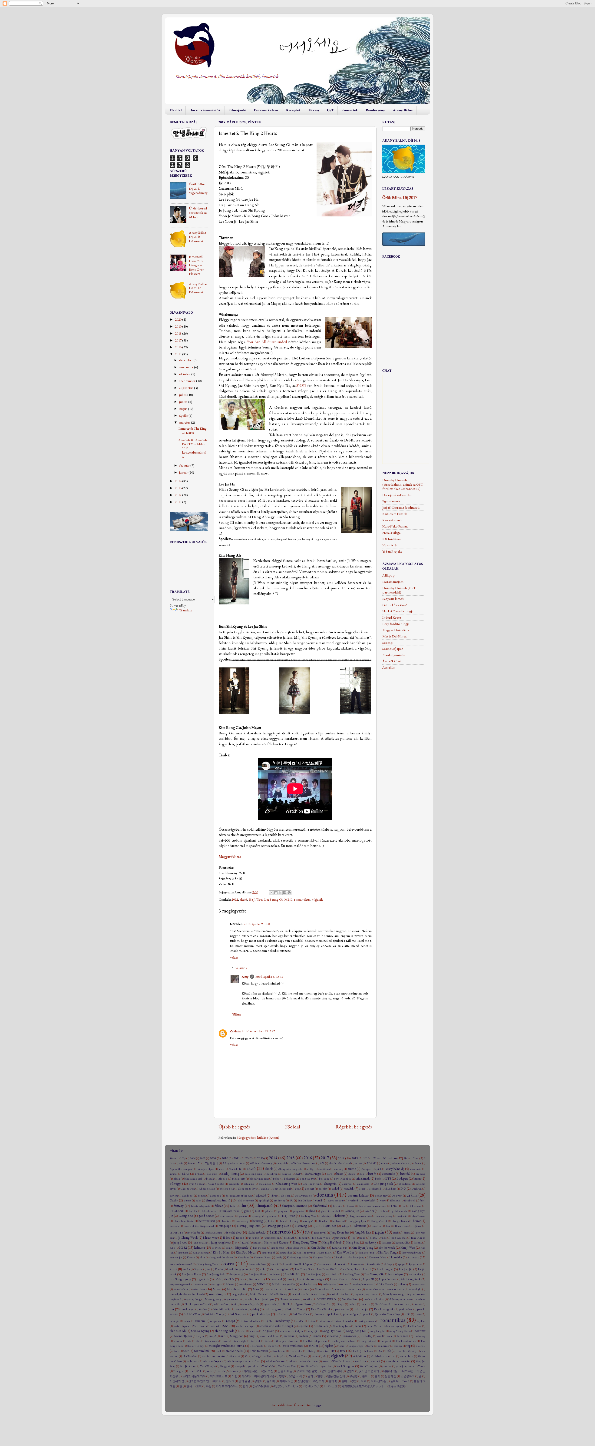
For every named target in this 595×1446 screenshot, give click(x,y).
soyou (201, 1336)
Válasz (234, 957)
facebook (409, 1200)
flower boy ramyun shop (372, 1206)
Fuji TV (193, 1211)
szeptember (187, 380)
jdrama (406, 1232)
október (185, 374)
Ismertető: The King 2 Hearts (192, 430)
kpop (401, 1264)
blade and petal (193, 1179)
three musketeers (293, 1345)
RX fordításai (391, 539)
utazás (205, 1356)
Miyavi (217, 1289)
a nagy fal (281, 1163)
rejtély (268, 1321)
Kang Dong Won (305, 1242)
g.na (246, 1211)
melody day (329, 1284)
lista (242, 1279)
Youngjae (178, 1371)
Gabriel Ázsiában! (394, 605)
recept (230, 1320)
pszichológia (350, 1314)
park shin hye (261, 1314)
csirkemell (375, 1189)
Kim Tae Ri (325, 1252)
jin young (253, 1238)
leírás (218, 1279)
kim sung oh (268, 1252)
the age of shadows (287, 1341)
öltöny (203, 1309)
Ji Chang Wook (188, 1237)
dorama (324, 1194)
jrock (362, 1238)
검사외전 (267, 1371)
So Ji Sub (268, 1331)
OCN (285, 1304)
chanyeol (347, 1184)
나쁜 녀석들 (390, 1371)
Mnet (256, 1289)
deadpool (187, 1195)
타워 (364, 1381)
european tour (335, 1200)
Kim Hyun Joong (362, 1247)
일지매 (271, 1381)
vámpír (279, 1356)
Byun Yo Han (196, 1184)
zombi (234, 1371)
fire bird (337, 1206)
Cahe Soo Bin (216, 1184)
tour (185, 1351)
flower (350, 1206)
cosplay (322, 1189)
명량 (282, 1376)
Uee (380, 1351)
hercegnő (307, 1221)
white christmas (309, 1361)
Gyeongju (257, 1216)
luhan (355, 1279)
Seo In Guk (321, 1326)
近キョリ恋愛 (396, 1386)
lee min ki (331, 1274)
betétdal (405, 1173)
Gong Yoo (185, 1215)
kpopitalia (415, 1264)
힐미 (245, 1386)
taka (189, 1341)
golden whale (399, 1211)
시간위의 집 (177, 1381)
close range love (247, 1189)
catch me (249, 1184)
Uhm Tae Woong (406, 1351)
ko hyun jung (356, 1257)
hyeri (315, 1226)
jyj (236, 1242)
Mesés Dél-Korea (394, 636)
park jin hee (406, 1309)
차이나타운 (286, 1381)
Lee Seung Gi (273, 899)
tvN (342, 1350)
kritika (186, 1269)
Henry (282, 1221)
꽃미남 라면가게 (369, 1371)
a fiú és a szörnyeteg (261, 1163)
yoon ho (387, 1366)
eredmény (279, 1200)
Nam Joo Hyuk (264, 1299)
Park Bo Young (295, 1309)
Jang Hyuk (320, 1232)
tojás (341, 1346)
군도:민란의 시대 (331, 1371)
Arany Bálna (403, 110)
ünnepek (235, 1356)
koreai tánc (324, 1264)
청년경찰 (303, 1381)
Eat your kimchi (393, 598)
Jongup (303, 1238)
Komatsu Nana (377, 1257)
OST (330, 110)
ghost (312, 1211)
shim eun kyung (394, 1326)
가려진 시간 (250, 1371)
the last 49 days (195, 1346)
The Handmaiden (406, 1341)
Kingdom (243, 1257)
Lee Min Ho (292, 1274)
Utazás (314, 110)
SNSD (301, 385)
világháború (360, 1356)
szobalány (367, 1336)
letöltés (229, 1279)
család (335, 1188)
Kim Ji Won (407, 1247)
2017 (178, 340)
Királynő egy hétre (297, 1257)
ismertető (280, 1231)
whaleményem (275, 1361)
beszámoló (388, 1173)
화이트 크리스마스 (227, 1386)
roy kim (421, 1321)
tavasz (226, 1341)
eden (198, 1200)
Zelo (199, 1371)
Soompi (387, 642)
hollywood (338, 1221)
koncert (413, 1257)
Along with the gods (290, 1169)
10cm (173, 1158)
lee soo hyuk (395, 1274)
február (184, 465)
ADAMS (372, 1163)
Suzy (252, 1336)
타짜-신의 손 (378, 1381)
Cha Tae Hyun (311, 1184)
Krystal (198, 1269)
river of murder (344, 1321)
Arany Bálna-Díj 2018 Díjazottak (198, 236)
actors (358, 1163)
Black (176, 1179)
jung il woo (180, 1242)
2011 (178, 502)
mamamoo (201, 1284)
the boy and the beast (344, 1341)
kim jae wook (387, 1247)
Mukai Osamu (258, 1294)
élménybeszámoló (218, 1200)
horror (417, 1221)
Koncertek (349, 110)
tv (333, 1351)
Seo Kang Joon (342, 1326)
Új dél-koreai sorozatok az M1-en (198, 212)
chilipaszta (363, 1184)
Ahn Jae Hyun (206, 1169)
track (218, 1351)
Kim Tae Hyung (306, 1252)
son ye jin (313, 1331)
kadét (256, 1242)
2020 (178, 319)
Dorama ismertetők (205, 110)
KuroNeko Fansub (395, 526)
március (185, 422)
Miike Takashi (385, 1284)
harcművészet (206, 1221)
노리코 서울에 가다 (194, 1376)
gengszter (298, 1211)
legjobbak (203, 1279)
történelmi (201, 1350)
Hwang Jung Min (278, 1226)
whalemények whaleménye (243, 1361)
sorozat (420, 1330)
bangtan (286, 1174)
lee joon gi (236, 1274)
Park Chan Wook (321, 1309)
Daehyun (416, 1189)
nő (215, 1304)
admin (384, 1163)
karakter (386, 1242)
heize (271, 1221)
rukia (176, 1326)
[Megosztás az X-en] (280, 892)
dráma (412, 1195)
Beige (351, 1174)
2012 (234, 899)
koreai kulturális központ (298, 1264)
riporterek (326, 1321)
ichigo (346, 1226)
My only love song (393, 1294)
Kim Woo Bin (345, 1252)
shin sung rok (224, 1330)
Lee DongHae (350, 1269)
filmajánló (264, 1205)
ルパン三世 (330, 1386)
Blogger (317, 1405)
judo (384, 1238)
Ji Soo (226, 1237)
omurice (365, 1304)
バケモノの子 (311, 1386)
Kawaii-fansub (392, 520)
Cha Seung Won (286, 1183)
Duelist (174, 1200)
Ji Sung (240, 1238)
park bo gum (273, 1309)
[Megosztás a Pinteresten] (289, 892)
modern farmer (273, 1289)
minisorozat (418, 1284)
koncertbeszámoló (181, 1264)
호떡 (199, 1386)
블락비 (366, 1376)
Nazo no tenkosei (290, 1299)
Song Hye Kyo (331, 1331)
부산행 (353, 1376)
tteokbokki (296, 1351)
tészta (268, 1341)
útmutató (219, 1356)
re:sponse (215, 1321)
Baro (329, 1174)
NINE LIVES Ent (327, 1299)
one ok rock (402, 1304)
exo (382, 1200)
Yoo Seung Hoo (287, 1366)
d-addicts (390, 1189)
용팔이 (258, 1381)
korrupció (357, 1264)
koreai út (340, 1264)
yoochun (327, 1366)
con (297, 1188)
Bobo (276, 1179)
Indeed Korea (391, 617)
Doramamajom (392, 581)
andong (338, 1169)
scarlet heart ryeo (245, 1326)
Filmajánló (237, 110)
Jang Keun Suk (340, 1232)
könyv (389, 1264)
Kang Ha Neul (331, 1242)
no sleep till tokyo (374, 1299)
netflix (308, 1299)
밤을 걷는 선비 (336, 1376)
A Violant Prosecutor (303, 1163)
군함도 (350, 1371)
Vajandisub (389, 545)
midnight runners (363, 1284)
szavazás (289, 1336)
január (183, 472)
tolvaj (370, 1346)
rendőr (299, 1321)
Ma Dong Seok (410, 1279)
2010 (224, 1158)
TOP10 (420, 1345)
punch (366, 1314)
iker (388, 1226)
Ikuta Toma (401, 1226)
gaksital (268, 1211)
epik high (264, 1200)
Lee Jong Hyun (191, 1274)
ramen (187, 1321)
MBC (288, 899)
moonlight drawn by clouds (187, 1294)
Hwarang (301, 1226)
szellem (303, 1336)
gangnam (283, 1211)
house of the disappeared (199, 1226)
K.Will (245, 1242)
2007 (202, 1158)
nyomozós (270, 1304)
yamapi (375, 1361)
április (183, 415)
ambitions (324, 1169)
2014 (178, 481)
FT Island (415, 1206)
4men (191, 1163)
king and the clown (222, 1257)
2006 (192, 1158)
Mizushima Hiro (237, 1289)
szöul (380, 1336)
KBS (172, 1248)
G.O (257, 1211)
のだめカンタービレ (285, 1386)
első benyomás (246, 1200)
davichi (174, 1195)
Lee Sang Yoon (351, 1274)
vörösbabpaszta (380, 1356)
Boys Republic (342, 1179)
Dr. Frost (397, 1195)
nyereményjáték (250, 1304)
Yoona (421, 1366)
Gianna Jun (352, 1211)
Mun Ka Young (279, 1294)
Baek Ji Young (230, 1173)
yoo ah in (253, 1366)
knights (340, 1257)
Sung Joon (236, 1336)
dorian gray (381, 1195)
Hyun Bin (329, 1226)
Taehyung (419, 1336)
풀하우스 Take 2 (400, 1381)
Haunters (226, 1221)
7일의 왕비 (211, 1163)
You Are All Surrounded (267, 341)
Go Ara (369, 1211)
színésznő (332, 1336)
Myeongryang (213, 1299)
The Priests (256, 1346)
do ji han (286, 1195)
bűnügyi (175, 1183)
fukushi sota (209, 1211)
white (292, 1361)
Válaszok (241, 967)
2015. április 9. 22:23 (269, 976)
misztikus (198, 1289)
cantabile (234, 1184)
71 (199, 1163)
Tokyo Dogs (355, 1346)
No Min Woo (350, 1299)
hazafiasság (242, 1221)
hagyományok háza (360, 1216)
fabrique (395, 1200)
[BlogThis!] (276, 892)
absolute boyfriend (340, 1163)
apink (378, 1169)
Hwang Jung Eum (249, 1226)
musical (333, 1294)
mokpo (292, 1289)
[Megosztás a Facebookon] (284, 892)
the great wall (368, 1341)
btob (378, 1179)
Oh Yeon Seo (323, 1304)
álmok (269, 1169)
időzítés (376, 1226)
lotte (289, 1279)
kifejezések (241, 1247)
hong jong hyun (358, 1221)
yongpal (239, 1366)
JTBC (373, 1238)
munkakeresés (300, 1294)
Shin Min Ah (178, 1331)
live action (256, 1279)
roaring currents (366, 1321)
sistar (242, 1331)
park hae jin (361, 1309)
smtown (254, 1331)
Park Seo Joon (238, 1314)
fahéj (422, 1200)
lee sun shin (415, 1274)
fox (403, 1206)
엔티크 (230, 1381)
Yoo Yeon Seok (309, 1366)
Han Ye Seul (418, 1216)
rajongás (174, 1321)
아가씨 (217, 1381)
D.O (403, 1188)
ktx (208, 1269)
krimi (173, 1269)
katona (418, 1242)
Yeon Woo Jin (208, 1366)
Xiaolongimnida (393, 655)
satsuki (215, 1326)
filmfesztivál (320, 1206)
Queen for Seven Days (387, 1314)
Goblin (384, 1211)
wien (325, 1361)
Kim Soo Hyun (246, 1252)
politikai (333, 1314)
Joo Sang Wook (321, 1238)
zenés (221, 1371)
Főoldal (176, 110)
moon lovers (396, 1289)
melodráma (308, 1284)
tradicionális (234, 1350)
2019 (178, 326)
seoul (358, 1326)
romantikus (302, 899)
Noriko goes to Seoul (197, 1304)
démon (202, 1195)
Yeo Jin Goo (187, 1366)
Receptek (293, 110)
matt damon (245, 1284)
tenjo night (240, 1341)
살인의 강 (390, 1376)
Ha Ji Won (256, 899)
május (183, 408)
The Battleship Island (315, 1341)
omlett (352, 1304)
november (186, 367)
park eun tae (342, 1309)
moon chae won (375, 1289)
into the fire (193, 1232)
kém (228, 1248)
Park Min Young (214, 1314)
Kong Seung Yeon (207, 1264)
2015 (178, 354)
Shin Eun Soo (414, 1326)
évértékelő (368, 1200)
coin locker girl (282, 1189)
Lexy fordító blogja (395, 623)
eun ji (318, 1200)
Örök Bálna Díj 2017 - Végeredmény (198, 188)
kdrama (199, 1247)
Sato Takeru (200, 1326)
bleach (210, 1179)
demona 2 (215, 1195)
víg (324, 1356)
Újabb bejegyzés (234, 1126)
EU (291, 1200)
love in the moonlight (310, 1279)
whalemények (212, 1361)
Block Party (238, 1179)
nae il (248, 1299)
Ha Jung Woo (309, 1216)
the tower (273, 1346)
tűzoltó (323, 1351)
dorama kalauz (357, 1195)
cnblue (265, 1189)
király (279, 1257)
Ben (361, 1174)
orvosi (417, 1304)
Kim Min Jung (201, 1252)
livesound (276, 1279)
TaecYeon (402, 1336)
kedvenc (216, 1248)
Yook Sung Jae (345, 1366)
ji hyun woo (210, 1237)
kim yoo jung (366, 1252)
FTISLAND (177, 1211)
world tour (360, 1361)
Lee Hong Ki (385, 1269)
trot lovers (279, 1351)
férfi (232, 1206)
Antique (366, 1169)
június (183, 401)
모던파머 (295, 1376)
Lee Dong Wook (327, 1269)
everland (353, 1200)
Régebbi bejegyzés (353, 1126)
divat (274, 1195)
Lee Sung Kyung (180, 1279)
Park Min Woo (192, 1314)
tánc (198, 1341)
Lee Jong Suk (216, 1274)
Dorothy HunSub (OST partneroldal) (399, 590)
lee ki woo (275, 1274)
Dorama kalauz (266, 110)
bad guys (212, 1174)
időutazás (360, 1226)
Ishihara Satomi (213, 1232)
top (408, 1345)
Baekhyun (272, 1174)
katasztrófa (402, 1242)
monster (340, 1289)
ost (172, 1309)
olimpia (340, 1304)
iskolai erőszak (256, 1232)
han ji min (402, 1216)
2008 (213, 1158)
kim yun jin (176, 1257)
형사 (189, 1386)
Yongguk (225, 1366)
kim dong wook (297, 1248)
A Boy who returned (233, 1163)
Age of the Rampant (181, 1169)
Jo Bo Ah (289, 1238)
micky (344, 1284)
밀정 (320, 1376)
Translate (185, 610)
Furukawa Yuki (229, 1211)
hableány (326, 1216)
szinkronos (349, 1336)
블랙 (377, 1376)
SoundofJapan (183, 1336)
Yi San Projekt (392, 551)
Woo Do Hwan (341, 1361)
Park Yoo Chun (300, 1314)
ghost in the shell (330, 1211)
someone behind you (292, 1331)
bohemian (289, 1179)
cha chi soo (264, 1184)
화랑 (209, 1386)
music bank (318, 1294)
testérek (256, 1341)
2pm (416, 1158)
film (242, 1205)
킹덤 (354, 1381)
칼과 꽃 (332, 1381)
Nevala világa (391, 532)
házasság (257, 1221)
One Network (383, 1304)
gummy (243, 1216)
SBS (225, 1325)
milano (402, 1284)
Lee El (367, 1269)
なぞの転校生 (260, 1386)
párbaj (255, 1309)
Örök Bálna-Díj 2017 (399, 197)
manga (216, 1284)
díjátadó (261, 1195)
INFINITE (176, 1232)
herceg (294, 1221)
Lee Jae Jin (406, 1269)
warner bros (406, 1356)
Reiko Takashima (250, 1321)
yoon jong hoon (405, 1366)
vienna (315, 1356)
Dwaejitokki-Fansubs (397, 495)
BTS (388, 1178)
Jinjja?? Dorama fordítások (401, 507)
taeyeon (177, 1341)
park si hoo (282, 1314)
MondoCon (322, 1289)
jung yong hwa (220, 1242)
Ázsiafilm (388, 667)
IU (307, 1232)
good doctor (206, 1216)
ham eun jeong (384, 1216)
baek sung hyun (253, 1174)
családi (349, 1188)
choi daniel (405, 1184)
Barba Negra (313, 1173)
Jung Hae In (418, 1238)
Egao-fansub (391, 501)
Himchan (322, 1221)
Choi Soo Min (207, 1189)
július (183, 394)
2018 (178, 333)
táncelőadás (212, 1341)
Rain (418, 1314)
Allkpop (388, 575)
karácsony (371, 1242)
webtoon (192, 1361)
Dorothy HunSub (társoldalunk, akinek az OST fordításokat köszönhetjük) (402, 484)
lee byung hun (280, 1269)
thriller (313, 1345)
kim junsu (183, 1252)
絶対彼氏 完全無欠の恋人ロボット (363, 1386)
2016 (178, 347)
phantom (319, 1314)
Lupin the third (388, 1279)
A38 (322, 1163)
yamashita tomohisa (398, 1361)
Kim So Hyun (221, 1252)
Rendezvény (375, 110)
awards (174, 1174)
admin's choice (400, 1163)
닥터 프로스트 (218, 1376)
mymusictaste (233, 1299)
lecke (263, 1269)
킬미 (344, 1381)
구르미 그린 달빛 (306, 1371)
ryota (186, 1326)
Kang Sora (352, 1242)
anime (352, 1168)
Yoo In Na (268, 1366)
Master (230, 1284)
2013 (178, 488)
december (186, 360)
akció (243, 899)
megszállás (289, 1284)
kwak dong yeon (237, 1269)
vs (394, 1356)
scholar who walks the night (276, 1326)
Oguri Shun (302, 1304)
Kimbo (191, 1257)
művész (346, 1294)
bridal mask (363, 1178)
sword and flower (270, 1336)
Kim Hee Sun (339, 1248)
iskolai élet (233, 1232)
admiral (417, 1163)
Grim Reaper (227, 1216)
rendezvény (283, 1321)
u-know (369, 1351)
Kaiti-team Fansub (394, 513)
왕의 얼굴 (244, 1381)
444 (181, 1163)
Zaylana (235, 1031)
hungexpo (225, 1226)
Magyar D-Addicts (395, 630)
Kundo (219, 1269)
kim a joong (259, 1248)
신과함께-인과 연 (198, 1381)
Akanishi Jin (235, 1169)
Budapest (402, 1178)
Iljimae (417, 1226)
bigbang (420, 1174)
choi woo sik (226, 1189)
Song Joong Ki (355, 1331)
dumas (187, 1200)
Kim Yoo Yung (387, 1252)
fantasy (179, 1205)
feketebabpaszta (200, 1206)
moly (306, 1289)
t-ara (389, 1336)
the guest (385, 1341)
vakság (256, 1356)
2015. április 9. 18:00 (257, 924)
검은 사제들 (285, 1371)
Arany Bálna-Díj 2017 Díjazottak (198, 288)
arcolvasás (415, 1169)
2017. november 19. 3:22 (258, 1031)
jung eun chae (399, 1238)
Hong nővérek (379, 1221)
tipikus (329, 1345)
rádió (407, 1314)
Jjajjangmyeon (271, 1238)
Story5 (212, 1336)
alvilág (310, 1169)
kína (202, 1257)
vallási (267, 1356)
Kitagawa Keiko (322, 1257)
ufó (389, 1351)
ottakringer (188, 1309)
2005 (183, 1158)
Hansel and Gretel (183, 1221)
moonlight (415, 1289)
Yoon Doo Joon (369, 1366)
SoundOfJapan (392, 648)
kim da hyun (277, 1248)
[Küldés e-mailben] (271, 892)
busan (417, 1178)
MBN (275, 1284)
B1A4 (185, 1173)
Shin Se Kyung (200, 1331)
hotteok (174, 1226)
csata (362, 1189)
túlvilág (311, 1351)
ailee (221, 1169)
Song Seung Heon (400, 1331)
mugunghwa (239, 1294)
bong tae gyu (307, 1179)
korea (228, 1263)
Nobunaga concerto (400, 1299)
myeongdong (193, 1299)
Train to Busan (259, 1351)
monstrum (355, 1289)
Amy (245, 976)
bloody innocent (258, 1179)
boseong (324, 1179)
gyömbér (272, 1216)
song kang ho (377, 1331)
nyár (234, 1304)
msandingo (217, 1294)
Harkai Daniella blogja (397, 611)
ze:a (190, 1371)
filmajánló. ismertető (294, 1206)
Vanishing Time (298, 1356)
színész (317, 1336)
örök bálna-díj (221, 1309)
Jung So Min (200, 1242)
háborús (340, 1216)
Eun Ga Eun (304, 1200)
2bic (406, 1158)
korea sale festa (257, 1264)
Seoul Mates (374, 1326)
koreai (274, 1264)
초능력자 (318, 1381)
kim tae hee (286, 1252)
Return (311, 1321)
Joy (353, 1238)
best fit (372, 1173)
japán (379, 1232)
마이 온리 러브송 (264, 1376)
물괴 (310, 1376)
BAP (298, 1174)
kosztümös (373, 1264)
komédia (396, 1257)
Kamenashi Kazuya (276, 1242)
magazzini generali (180, 1284)
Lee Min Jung (313, 1274)
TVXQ (356, 1351)
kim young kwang (412, 1252)
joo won (340, 1237)
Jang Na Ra (362, 1232)
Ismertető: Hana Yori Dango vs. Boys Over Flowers (196, 265)
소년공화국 (408, 1376)
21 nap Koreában (385, 1158)
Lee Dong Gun (304, 1269)
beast (339, 1173)
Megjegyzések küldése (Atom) (258, 1137)
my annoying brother (367, 1294)
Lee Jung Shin (257, 1274)
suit (222, 1336)
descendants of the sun (238, 1195)
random (200, 1321)
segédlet (303, 1326)
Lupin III (368, 1279)
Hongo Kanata (400, 1221)
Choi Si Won (187, 1189)
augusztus (186, 387)
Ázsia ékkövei (391, 661)
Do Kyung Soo (303, 1195)
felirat (219, 1205)
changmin (330, 1183)
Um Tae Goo (190, 1356)
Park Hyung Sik (383, 1309)
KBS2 (183, 1247)
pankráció (241, 1309)
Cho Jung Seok (383, 1183)
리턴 (234, 1376)
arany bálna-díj (395, 1169)
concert (309, 1189)
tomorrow (384, 1346)
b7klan (199, 1174)
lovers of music (339, 1279)
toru (176, 1351)
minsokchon (181, 1289)
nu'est (224, 1304)
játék (396, 1232)
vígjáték (317, 899)
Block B (223, 1179)
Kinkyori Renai (262, 1257)
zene (210, 1371)
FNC (394, 1206)
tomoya (398, 1346)
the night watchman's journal (227, 1345)
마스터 (245, 1376)
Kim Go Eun (318, 1247)
